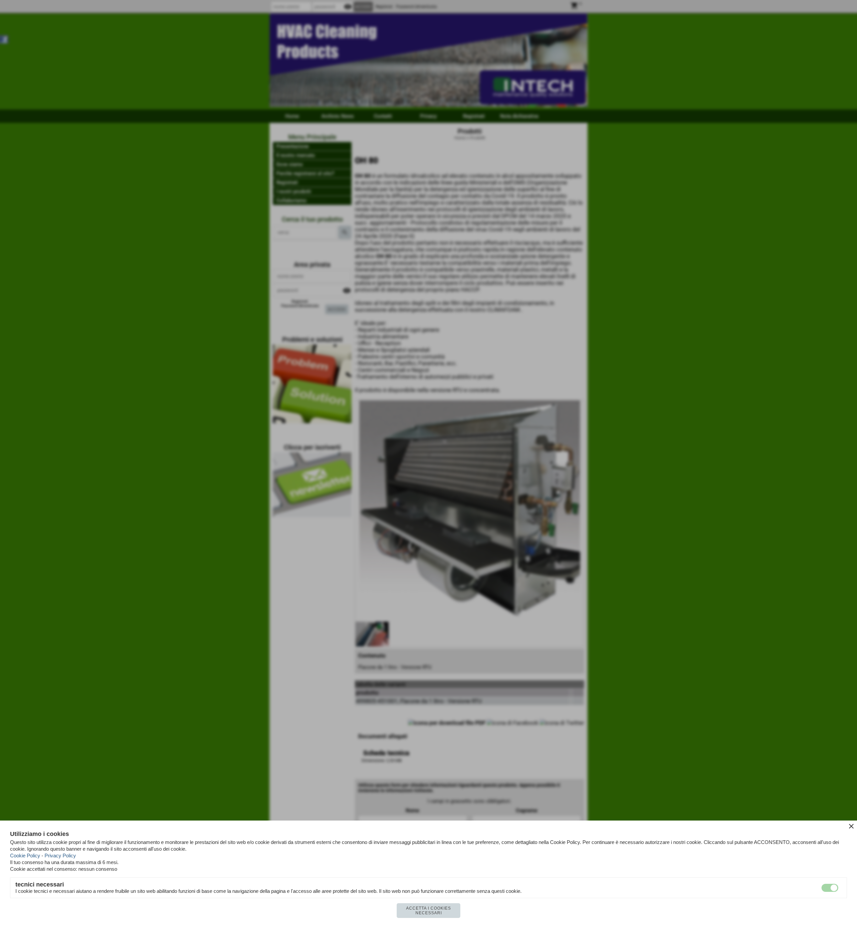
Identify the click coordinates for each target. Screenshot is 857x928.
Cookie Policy (25, 855)
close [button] (851, 826)
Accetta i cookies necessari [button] (428, 910)
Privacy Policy (60, 855)
